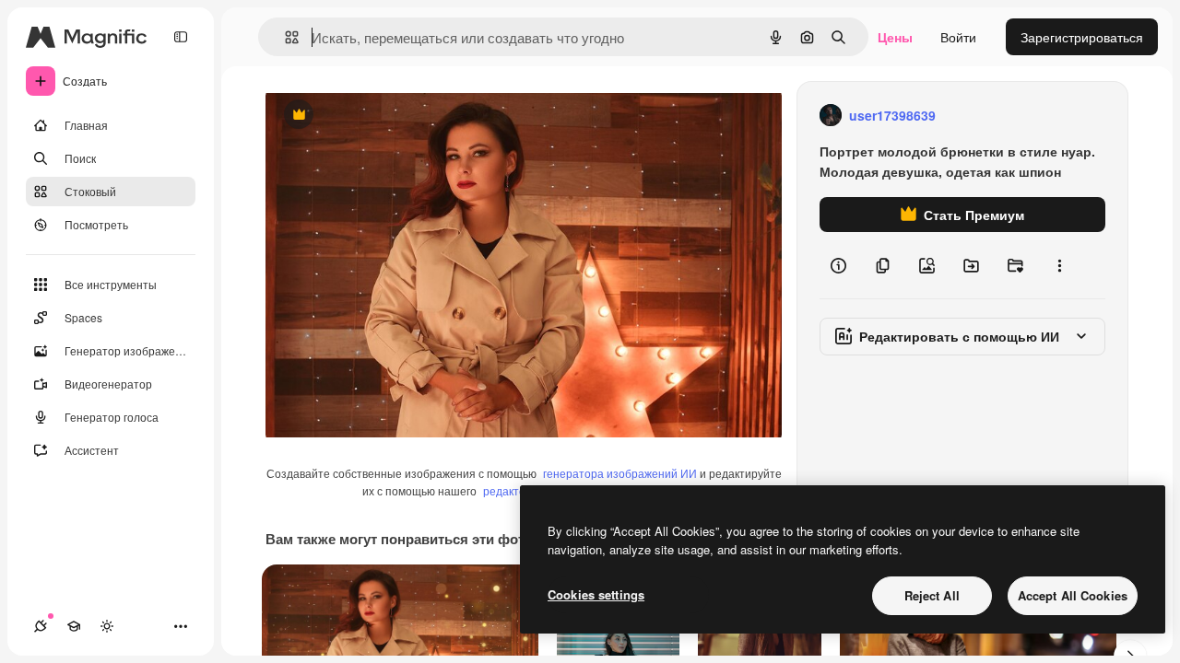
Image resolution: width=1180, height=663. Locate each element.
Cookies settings (596, 594)
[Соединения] (40, 626)
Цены (895, 37)
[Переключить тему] (107, 626)
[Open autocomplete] (284, 37)
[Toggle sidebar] (180, 37)
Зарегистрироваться (1082, 37)
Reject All (932, 595)
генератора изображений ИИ (620, 473)
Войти (958, 37)
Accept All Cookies (1072, 595)
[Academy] (73, 626)
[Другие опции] (1059, 265)
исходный (389, 115)
